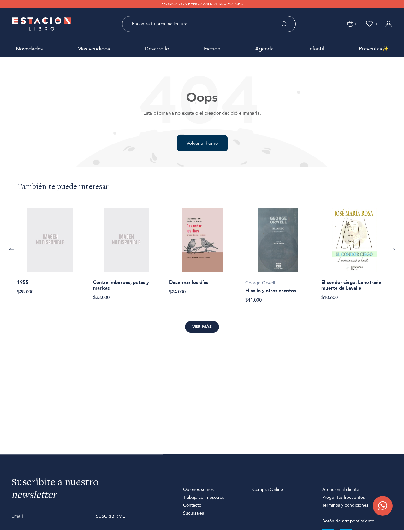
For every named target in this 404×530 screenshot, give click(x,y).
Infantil (316, 48)
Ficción (212, 48)
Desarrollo (157, 48)
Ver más (202, 327)
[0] (350, 24)
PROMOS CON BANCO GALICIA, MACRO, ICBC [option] (202, 3)
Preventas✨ (374, 48)
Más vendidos (93, 48)
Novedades (29, 48)
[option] (50, 248)
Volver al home (202, 143)
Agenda (264, 48)
